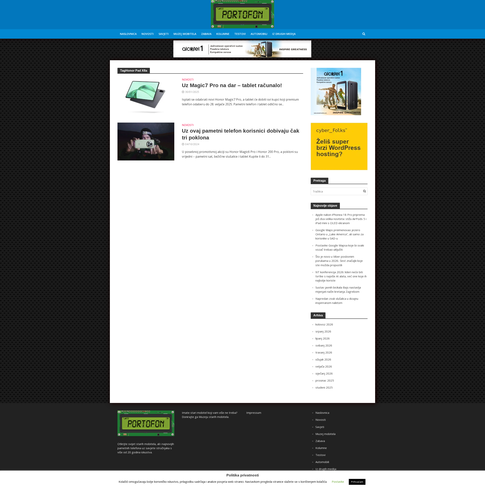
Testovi (240, 34)
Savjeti (164, 34)
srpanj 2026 (323, 331)
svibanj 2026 (323, 345)
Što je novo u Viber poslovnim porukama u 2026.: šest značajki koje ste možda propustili (339, 261)
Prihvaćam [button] (357, 481)
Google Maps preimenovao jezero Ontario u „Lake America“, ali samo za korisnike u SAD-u (339, 234)
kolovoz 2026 (324, 324)
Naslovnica (128, 34)
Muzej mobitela (185, 34)
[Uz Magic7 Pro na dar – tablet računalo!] (145, 96)
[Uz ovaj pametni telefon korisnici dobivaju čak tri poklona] (145, 141)
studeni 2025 (324, 387)
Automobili (259, 34)
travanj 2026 (323, 352)
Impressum (253, 412)
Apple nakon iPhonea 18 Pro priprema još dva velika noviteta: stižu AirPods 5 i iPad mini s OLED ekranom (340, 219)
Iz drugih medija (284, 34)
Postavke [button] (338, 481)
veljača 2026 (323, 366)
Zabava (206, 34)
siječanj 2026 (324, 373)
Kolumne (222, 34)
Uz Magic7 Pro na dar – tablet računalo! (232, 85)
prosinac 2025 (324, 380)
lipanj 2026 (322, 338)
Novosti (148, 34)
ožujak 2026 (323, 359)
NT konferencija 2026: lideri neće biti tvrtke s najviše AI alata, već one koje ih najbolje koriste (341, 276)
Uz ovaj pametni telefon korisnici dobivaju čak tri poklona (240, 134)
